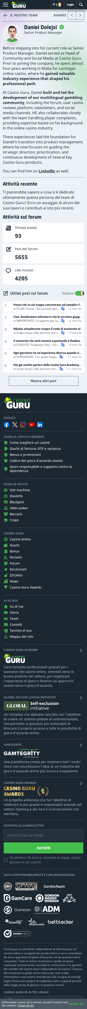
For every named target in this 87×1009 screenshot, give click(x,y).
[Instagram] (23, 424)
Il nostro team (24, 15)
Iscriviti (43, 847)
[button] (62, 309)
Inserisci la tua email (21, 832)
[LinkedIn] (40, 424)
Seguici (9, 418)
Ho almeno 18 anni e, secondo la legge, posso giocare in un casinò (45, 859)
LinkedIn (47, 171)
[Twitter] (15, 424)
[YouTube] (31, 424)
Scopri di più (26, 1005)
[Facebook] (6, 424)
